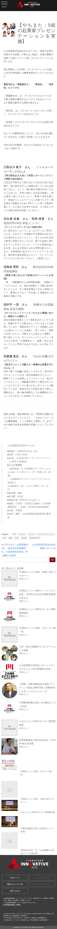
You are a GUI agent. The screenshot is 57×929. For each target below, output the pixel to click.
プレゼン (31, 534)
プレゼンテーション (46, 534)
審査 (10, 538)
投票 (17, 538)
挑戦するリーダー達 (15, 884)
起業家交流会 (34, 538)
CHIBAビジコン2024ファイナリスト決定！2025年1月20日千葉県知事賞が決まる (37, 594)
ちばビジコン (15, 878)
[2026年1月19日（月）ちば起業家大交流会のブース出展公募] (28, 840)
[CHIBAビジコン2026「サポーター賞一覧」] (28, 767)
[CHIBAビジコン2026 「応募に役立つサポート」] (28, 789)
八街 (4, 538)
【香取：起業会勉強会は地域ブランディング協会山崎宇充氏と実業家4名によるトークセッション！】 (37, 687)
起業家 (24, 538)
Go (52, 560)
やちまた (21, 534)
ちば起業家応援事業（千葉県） (12, 904)
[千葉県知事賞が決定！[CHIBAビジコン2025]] (28, 821)
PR (14, 534)
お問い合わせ (15, 891)
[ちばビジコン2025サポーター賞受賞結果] (28, 805)
